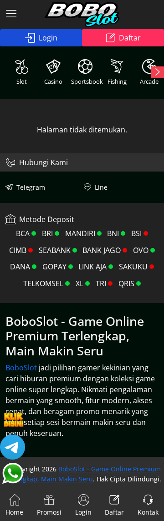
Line (101, 187)
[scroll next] (157, 72)
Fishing (117, 81)
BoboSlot (21, 368)
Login (48, 38)
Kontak (148, 512)
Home (14, 512)
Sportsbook (86, 81)
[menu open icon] (11, 14)
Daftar (130, 38)
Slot (21, 81)
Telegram (30, 187)
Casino (53, 81)
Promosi (49, 512)
